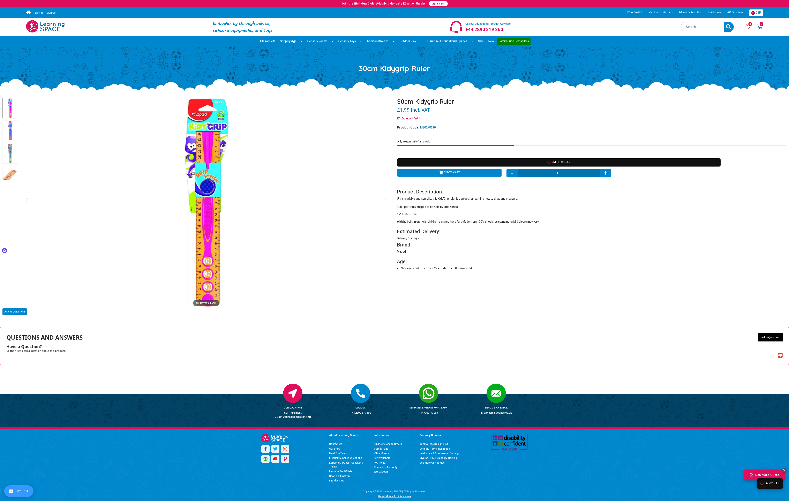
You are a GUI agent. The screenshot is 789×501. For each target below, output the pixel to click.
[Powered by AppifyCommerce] (780, 355)
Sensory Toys (347, 41)
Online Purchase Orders (388, 444)
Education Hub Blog (690, 12)
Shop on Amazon (339, 476)
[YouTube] (275, 459)
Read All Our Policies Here (394, 496)
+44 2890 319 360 (360, 413)
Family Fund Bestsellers (514, 41)
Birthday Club (336, 480)
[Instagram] (285, 449)
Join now (438, 3)
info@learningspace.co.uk (496, 413)
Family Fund (381, 449)
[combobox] (702, 27)
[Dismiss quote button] (784, 470)
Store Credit (381, 472)
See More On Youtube (432, 463)
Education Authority (385, 467)
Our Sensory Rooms (661, 12)
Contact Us (335, 444)
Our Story (334, 449)
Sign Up (51, 13)
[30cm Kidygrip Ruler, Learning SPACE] (10, 108)
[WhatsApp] (265, 459)
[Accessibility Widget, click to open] (4, 250)
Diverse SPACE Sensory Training (438, 458)
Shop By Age (288, 41)
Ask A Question (14, 312)
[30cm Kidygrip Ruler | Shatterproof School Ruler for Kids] (45, 26)
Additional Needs (378, 41)
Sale (481, 41)
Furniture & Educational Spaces (447, 41)
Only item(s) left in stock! (413, 141)
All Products (267, 41)
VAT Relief (380, 463)
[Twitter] (275, 449)
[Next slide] (385, 201)
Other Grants (381, 453)
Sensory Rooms (317, 41)
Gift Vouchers (735, 12)
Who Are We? (635, 12)
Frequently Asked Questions (345, 458)
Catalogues (715, 12)
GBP (758, 12)
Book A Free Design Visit (434, 444)
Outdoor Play (407, 41)
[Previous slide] (27, 201)
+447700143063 (428, 413)
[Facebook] (265, 449)
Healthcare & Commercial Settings (439, 453)
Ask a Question (770, 337)
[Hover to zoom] (206, 203)
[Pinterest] (285, 459)
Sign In (39, 13)
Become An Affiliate (340, 471)
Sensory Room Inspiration (435, 449)
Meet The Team (338, 453)
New (491, 41)
